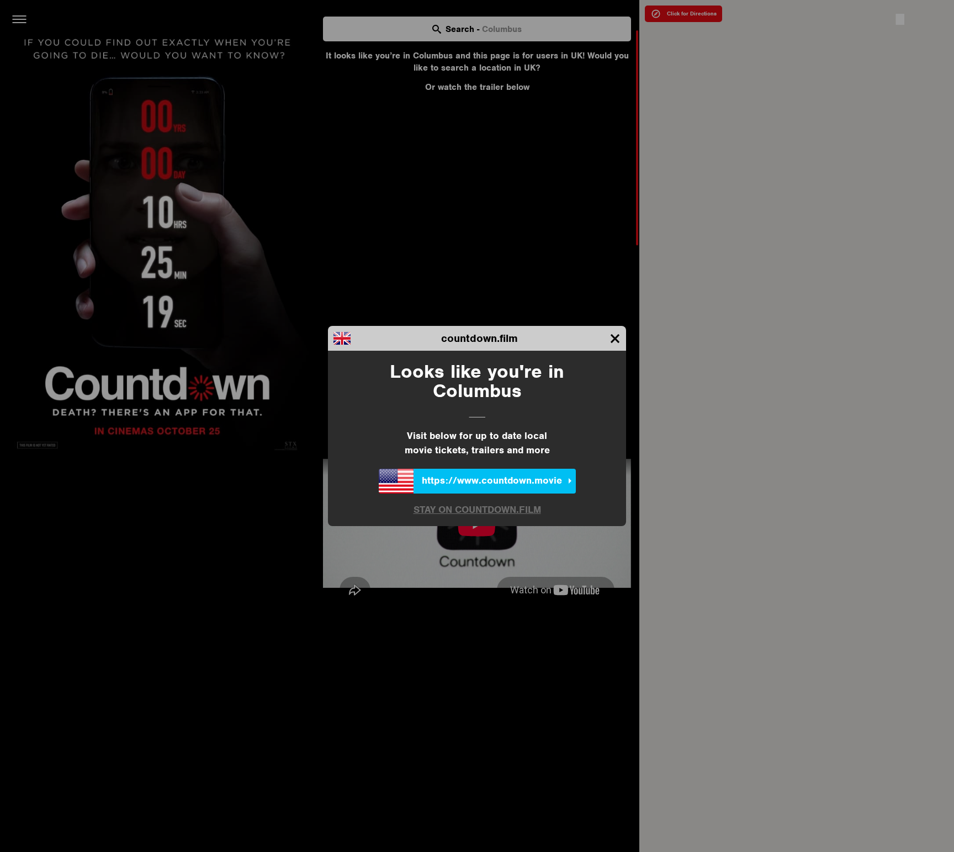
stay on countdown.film (477, 510)
